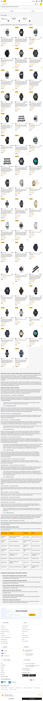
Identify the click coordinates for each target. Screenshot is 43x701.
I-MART (40, 188)
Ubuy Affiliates (25, 641)
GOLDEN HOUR (10, 188)
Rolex (25, 536)
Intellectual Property (5, 631)
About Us (2, 625)
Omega (27, 536)
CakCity (40, 338)
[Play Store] (32, 675)
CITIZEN (26, 230)
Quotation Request (5, 629)
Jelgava (2, 670)
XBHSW (40, 274)
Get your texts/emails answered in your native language (32, 666)
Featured (30, 24)
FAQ (23, 633)
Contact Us (3, 627)
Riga (2, 663)
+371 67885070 (27, 670)
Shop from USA (4, 687)
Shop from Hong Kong (28, 687)
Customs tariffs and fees (6, 637)
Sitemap (2, 633)
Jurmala (2, 666)
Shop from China (5, 689)
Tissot (24, 382)
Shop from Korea (36, 687)
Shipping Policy (4, 639)
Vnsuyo (26, 123)
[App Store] (25, 675)
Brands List (24, 627)
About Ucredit (25, 635)
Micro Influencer (4, 641)
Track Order (3, 635)
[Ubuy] (4, 1)
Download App (25, 625)
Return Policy (24, 631)
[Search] (41, 4)
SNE (12, 58)
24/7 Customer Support (30, 663)
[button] (34, 1)
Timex (12, 274)
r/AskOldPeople (9, 405)
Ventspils (2, 672)
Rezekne (2, 674)
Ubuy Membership (4, 643)
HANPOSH (26, 58)
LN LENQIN (11, 145)
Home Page (3, 6)
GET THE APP (31, 698)
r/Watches (8, 429)
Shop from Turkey (13, 689)
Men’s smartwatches (5, 522)
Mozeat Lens (11, 166)
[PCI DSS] (3, 682)
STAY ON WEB (11, 698)
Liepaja (2, 668)
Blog (23, 639)
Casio (12, 37)
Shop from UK (11, 687)
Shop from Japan (19, 687)
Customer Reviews (26, 629)
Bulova (12, 252)
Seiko (25, 549)
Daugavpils (3, 665)
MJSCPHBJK (40, 166)
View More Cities (4, 676)
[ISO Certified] (11, 682)
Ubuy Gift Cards (25, 637)
